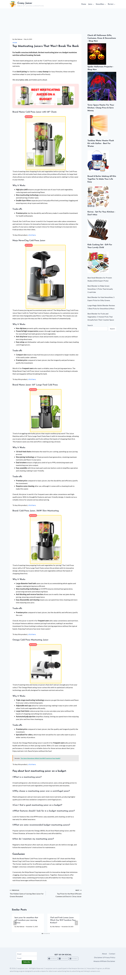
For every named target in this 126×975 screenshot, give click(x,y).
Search (90, 325)
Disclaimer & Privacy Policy (104, 957)
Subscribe (26, 962)
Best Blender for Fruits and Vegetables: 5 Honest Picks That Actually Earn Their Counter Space (101, 317)
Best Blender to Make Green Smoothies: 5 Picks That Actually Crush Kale (100, 289)
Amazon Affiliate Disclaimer (104, 961)
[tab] (42, 933)
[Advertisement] (63, 21)
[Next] (76, 923)
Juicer (15, 42)
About (104, 954)
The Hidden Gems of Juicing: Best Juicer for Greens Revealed (27, 893)
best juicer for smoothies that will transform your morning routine (26, 920)
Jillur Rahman (18, 39)
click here (32, 235)
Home (83, 4)
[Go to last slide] (14, 923)
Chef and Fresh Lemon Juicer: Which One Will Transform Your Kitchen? (63, 920)
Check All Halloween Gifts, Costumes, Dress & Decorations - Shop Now (102, 38)
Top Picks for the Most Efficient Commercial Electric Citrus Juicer (69, 893)
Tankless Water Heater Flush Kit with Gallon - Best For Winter (101, 143)
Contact (112, 954)
